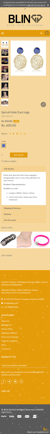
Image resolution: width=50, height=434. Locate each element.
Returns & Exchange (9, 337)
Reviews (7, 214)
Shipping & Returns (12, 208)
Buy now (18, 155)
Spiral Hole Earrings (15, 112)
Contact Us (6, 349)
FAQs (3, 345)
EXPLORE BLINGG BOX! (36, 5)
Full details (9, 169)
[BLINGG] (25, 20)
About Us (5, 321)
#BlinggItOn (6, 325)
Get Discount (10, 220)
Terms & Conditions (9, 341)
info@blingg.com (11, 303)
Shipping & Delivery (9, 333)
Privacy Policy (7, 329)
